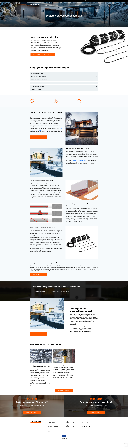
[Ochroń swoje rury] (64, 356)
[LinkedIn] (83, 0)
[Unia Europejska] (64, 436)
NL (97, 0)
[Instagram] (86, 0)
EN (92, 0)
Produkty (45, 5)
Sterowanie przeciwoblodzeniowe (75, 295)
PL (90, 0)
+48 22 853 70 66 (62, 0)
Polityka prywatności (77, 429)
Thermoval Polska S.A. (57, 429)
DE (93, 0)
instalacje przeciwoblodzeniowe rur (79, 160)
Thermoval (32, 27)
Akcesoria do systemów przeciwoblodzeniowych (44, 295)
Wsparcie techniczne (66, 5)
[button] (124, 445)
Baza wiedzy (51, 5)
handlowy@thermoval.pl (53, 426)
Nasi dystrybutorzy (73, 0)
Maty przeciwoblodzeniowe (38, 291)
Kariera (89, 429)
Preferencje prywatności (67, 429)
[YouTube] (87, 0)
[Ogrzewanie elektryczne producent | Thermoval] (35, 421)
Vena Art (49, 431)
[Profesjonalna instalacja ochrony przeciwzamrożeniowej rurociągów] (41, 356)
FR (95, 0)
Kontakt (89, 5)
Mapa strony (84, 429)
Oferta (42, 27)
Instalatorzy (58, 5)
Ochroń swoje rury (58, 365)
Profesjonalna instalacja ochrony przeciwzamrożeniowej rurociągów (40, 365)
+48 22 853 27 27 (38, 0)
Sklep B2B (83, 5)
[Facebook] (84, 0)
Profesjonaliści (76, 5)
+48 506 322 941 (52, 0)
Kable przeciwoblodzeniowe (60, 291)
